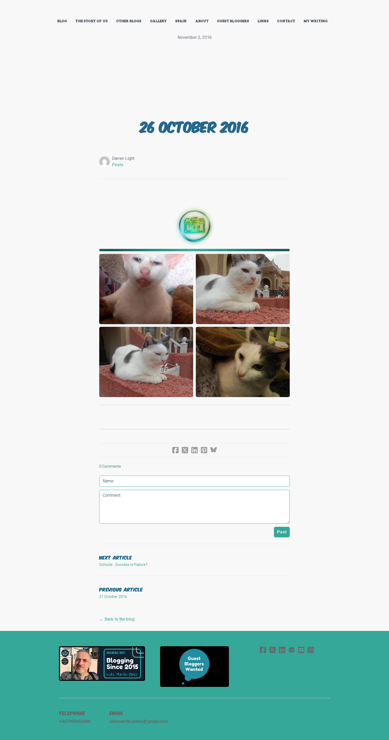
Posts (117, 164)
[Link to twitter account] (272, 649)
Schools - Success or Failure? (123, 564)
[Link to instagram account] (310, 649)
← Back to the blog (116, 619)
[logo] (194, 9)
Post (282, 531)
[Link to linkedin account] (282, 649)
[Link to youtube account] (301, 649)
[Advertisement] (194, 80)
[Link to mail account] (291, 649)
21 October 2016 (113, 596)
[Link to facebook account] (263, 649)
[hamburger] (35, 8)
